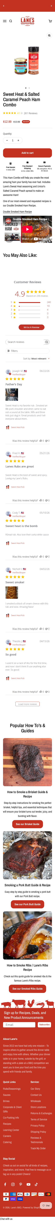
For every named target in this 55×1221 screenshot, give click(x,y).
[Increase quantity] (18, 140)
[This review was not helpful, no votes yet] (46, 440)
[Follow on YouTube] (28, 1184)
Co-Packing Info (11, 1117)
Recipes (7, 1124)
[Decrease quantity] (7, 140)
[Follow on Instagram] (13, 1184)
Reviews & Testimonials (37, 1140)
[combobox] (36, 358)
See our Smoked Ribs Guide (27, 989)
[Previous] (3, 6)
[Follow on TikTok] (36, 1184)
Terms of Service (39, 1119)
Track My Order (38, 1148)
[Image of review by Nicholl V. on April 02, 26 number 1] (12, 592)
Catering (7, 1142)
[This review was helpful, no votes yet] (41, 440)
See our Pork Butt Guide (27, 904)
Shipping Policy (38, 1132)
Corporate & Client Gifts (12, 1109)
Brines (6, 1101)
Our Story (35, 1089)
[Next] (51, 6)
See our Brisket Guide (27, 824)
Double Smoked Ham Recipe (17, 211)
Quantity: (7, 134)
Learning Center (11, 1130)
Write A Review (31, 327)
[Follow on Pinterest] (21, 1184)
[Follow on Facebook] (5, 1184)
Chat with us (6, 1219)
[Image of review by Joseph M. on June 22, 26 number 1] (12, 394)
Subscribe (44, 1024)
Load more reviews (27, 704)
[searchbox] (25, 342)
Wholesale (36, 1101)
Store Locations (38, 1107)
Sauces (6, 1095)
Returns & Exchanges (41, 1113)
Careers (7, 1136)
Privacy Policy (37, 1125)
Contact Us (36, 1095)
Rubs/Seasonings (11, 1089)
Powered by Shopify (31, 1207)
